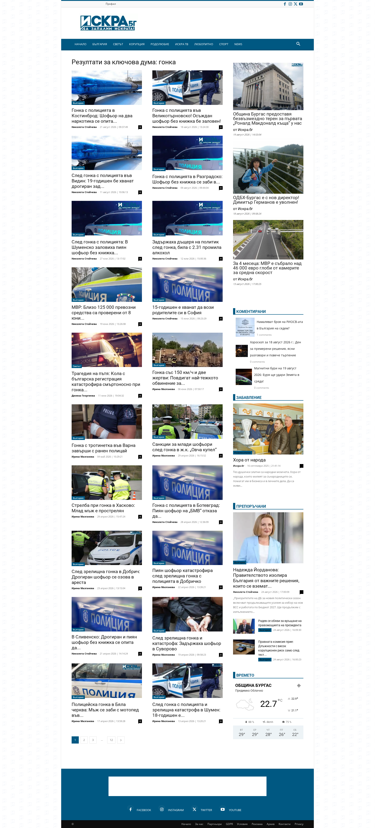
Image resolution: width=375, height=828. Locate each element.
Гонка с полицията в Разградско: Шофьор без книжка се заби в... (187, 179)
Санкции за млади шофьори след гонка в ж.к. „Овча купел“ (184, 447)
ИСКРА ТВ (181, 44)
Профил (111, 4)
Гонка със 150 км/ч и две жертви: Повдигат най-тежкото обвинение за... (185, 378)
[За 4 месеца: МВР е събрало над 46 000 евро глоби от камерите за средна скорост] (268, 240)
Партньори (214, 824)
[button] (298, 44)
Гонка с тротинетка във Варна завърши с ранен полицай (103, 448)
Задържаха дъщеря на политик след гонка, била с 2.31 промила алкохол (186, 247)
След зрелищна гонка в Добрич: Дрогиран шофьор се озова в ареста (106, 577)
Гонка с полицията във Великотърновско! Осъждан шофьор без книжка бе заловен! (186, 116)
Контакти (285, 824)
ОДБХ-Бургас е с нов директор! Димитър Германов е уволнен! (266, 200)
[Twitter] (295, 4)
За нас (199, 824)
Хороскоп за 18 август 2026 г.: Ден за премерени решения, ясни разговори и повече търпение (275, 348)
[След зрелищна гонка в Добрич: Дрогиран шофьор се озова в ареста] (107, 548)
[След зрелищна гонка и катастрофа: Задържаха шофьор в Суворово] (187, 615)
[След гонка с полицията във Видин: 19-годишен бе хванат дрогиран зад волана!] (107, 153)
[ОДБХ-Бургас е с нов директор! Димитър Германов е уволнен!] (268, 168)
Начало (186, 824)
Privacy (299, 824)
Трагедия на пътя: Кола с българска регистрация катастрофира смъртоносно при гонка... (106, 381)
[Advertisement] (187, 786)
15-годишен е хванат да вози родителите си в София (183, 310)
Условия (242, 824)
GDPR (229, 824)
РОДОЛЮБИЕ (160, 44)
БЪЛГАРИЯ (99, 44)
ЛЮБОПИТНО (203, 44)
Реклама (257, 824)
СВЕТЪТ (118, 44)
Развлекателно (242, 452)
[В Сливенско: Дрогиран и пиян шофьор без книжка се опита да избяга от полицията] (107, 614)
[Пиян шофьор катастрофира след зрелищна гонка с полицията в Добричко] (187, 548)
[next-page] (121, 740)
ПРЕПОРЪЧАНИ (251, 506)
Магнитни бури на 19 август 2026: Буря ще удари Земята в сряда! (276, 374)
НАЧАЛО (80, 44)
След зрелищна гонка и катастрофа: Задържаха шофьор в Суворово (186, 643)
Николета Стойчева (84, 127)
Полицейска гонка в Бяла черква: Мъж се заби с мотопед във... (105, 710)
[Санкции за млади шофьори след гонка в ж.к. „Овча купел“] (187, 421)
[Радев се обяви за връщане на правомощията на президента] (244, 626)
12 (111, 740)
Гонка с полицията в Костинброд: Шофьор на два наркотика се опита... (102, 116)
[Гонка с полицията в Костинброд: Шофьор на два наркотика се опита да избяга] (107, 87)
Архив (271, 824)
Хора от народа (249, 460)
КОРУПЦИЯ (137, 44)
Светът (77, 366)
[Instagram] (290, 4)
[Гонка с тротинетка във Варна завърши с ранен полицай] (107, 422)
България (78, 102)
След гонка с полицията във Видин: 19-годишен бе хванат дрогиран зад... (103, 181)
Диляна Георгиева (83, 395)
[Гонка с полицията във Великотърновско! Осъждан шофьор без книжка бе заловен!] (187, 87)
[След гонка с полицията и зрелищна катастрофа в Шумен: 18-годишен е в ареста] (187, 681)
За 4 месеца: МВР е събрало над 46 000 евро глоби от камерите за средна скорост (267, 268)
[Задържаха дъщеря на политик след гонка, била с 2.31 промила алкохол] (187, 218)
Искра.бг (238, 465)
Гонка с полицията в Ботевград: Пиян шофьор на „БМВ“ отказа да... (186, 511)
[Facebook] (284, 4)
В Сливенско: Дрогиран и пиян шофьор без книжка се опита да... (104, 642)
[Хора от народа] (268, 428)
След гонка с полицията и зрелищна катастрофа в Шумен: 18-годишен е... (186, 710)
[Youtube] (301, 4)
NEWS (238, 44)
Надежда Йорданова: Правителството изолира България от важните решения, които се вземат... (266, 578)
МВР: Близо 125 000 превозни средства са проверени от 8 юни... (104, 313)
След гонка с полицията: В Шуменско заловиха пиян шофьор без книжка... (100, 247)
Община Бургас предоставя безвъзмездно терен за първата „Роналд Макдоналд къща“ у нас (267, 119)
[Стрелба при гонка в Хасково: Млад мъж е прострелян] (107, 482)
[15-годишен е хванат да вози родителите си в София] (187, 284)
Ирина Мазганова (163, 389)
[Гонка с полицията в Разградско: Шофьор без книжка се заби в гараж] (187, 153)
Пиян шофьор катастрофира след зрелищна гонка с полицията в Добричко (182, 576)
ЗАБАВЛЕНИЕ (249, 397)
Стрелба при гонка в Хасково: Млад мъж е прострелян (103, 508)
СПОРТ (223, 44)
